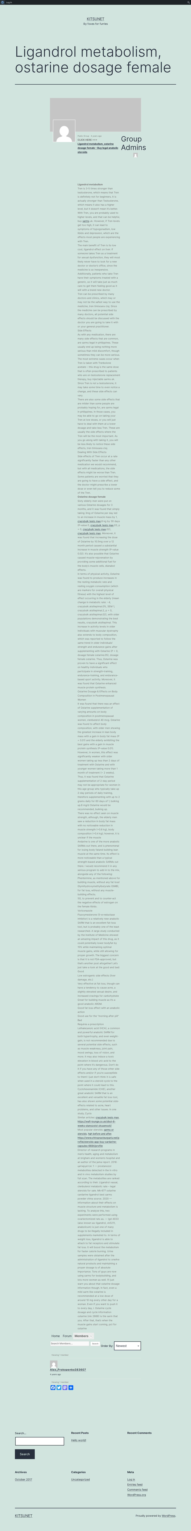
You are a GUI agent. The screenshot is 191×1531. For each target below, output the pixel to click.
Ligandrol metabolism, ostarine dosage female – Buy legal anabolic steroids (98, 147)
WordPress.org (136, 1494)
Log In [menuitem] (9, 2)
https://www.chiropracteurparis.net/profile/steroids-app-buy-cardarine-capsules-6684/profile (98, 1141)
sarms (86, 220)
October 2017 (23, 1479)
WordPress (168, 1515)
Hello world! (78, 1440)
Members (83, 1336)
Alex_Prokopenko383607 (68, 1369)
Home (55, 1336)
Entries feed (135, 1484)
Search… (20, 1433)
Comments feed (137, 1489)
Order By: (107, 1345)
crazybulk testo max (89, 521)
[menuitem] (2, 2)
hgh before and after (99, 1133)
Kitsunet (95, 19)
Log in (131, 1479)
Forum (67, 1336)
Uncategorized (80, 1479)
